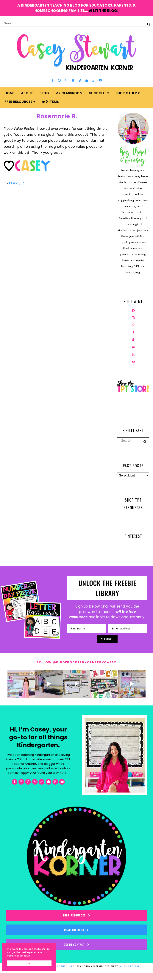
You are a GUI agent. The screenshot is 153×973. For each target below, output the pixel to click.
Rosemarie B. (57, 116)
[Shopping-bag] (87, 80)
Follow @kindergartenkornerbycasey (76, 662)
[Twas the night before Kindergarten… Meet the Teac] (21, 684)
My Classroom (69, 93)
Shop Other (126, 93)
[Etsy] (93, 80)
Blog (44, 93)
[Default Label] (133, 332)
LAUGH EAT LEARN (130, 966)
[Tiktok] (80, 80)
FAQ (72, 966)
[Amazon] (73, 80)
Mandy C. (17, 183)
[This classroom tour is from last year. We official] (132, 684)
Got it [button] (29, 963)
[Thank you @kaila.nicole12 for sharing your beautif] (104, 684)
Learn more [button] (24, 955)
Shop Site (97, 93)
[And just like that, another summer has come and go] (49, 684)
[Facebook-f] (53, 80)
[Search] (149, 24)
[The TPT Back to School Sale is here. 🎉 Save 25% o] (76, 684)
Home (10, 93)
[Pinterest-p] (66, 80)
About (27, 93)
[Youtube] (100, 80)
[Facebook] (133, 310)
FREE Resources (18, 101)
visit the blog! (104, 10)
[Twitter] (133, 317)
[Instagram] (59, 80)
